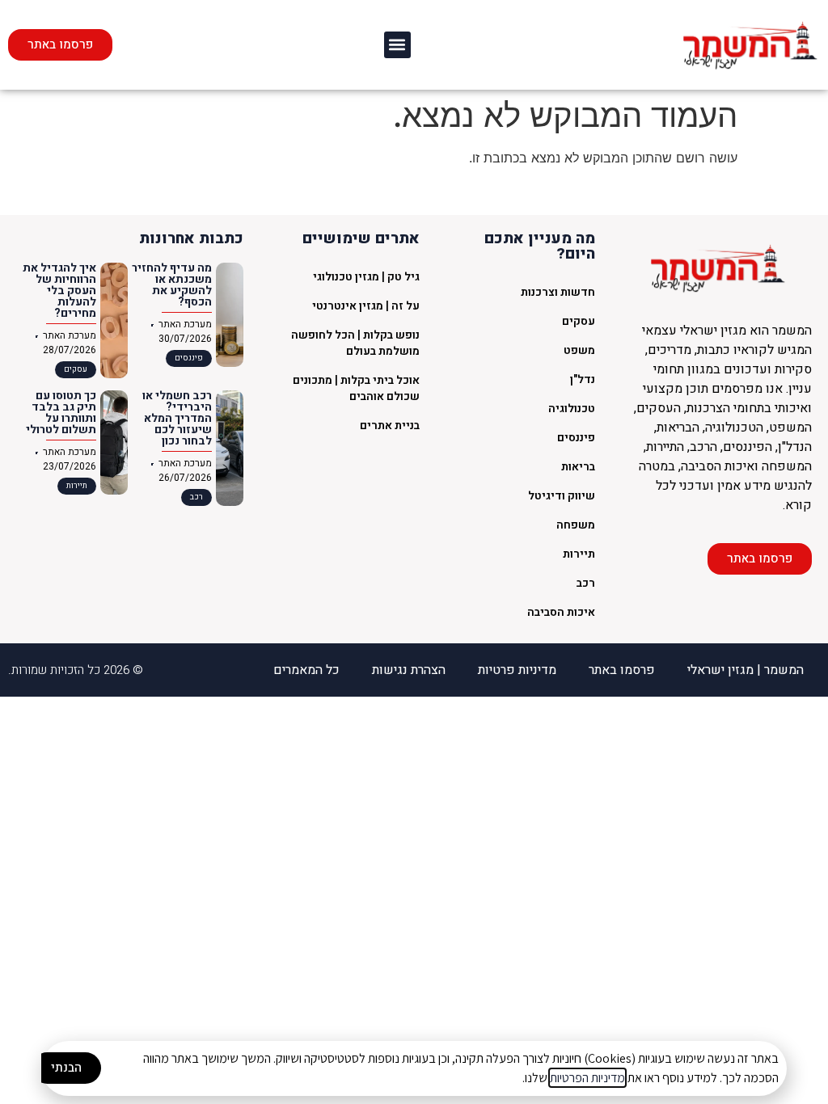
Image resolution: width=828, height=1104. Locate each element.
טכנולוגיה (571, 408)
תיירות (579, 554)
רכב (586, 583)
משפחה (575, 524)
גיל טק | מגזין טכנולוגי (366, 276)
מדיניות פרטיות (517, 670)
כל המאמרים (306, 670)
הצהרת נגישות (409, 670)
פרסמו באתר (622, 670)
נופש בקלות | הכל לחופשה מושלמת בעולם (355, 343)
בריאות (578, 466)
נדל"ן (582, 379)
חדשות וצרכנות (558, 292)
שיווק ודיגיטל (561, 495)
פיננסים (576, 437)
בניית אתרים (390, 425)
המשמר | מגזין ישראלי (745, 670)
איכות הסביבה (561, 612)
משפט (579, 350)
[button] (397, 45)
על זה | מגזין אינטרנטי (366, 305)
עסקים (578, 321)
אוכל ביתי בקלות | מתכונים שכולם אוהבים (356, 388)
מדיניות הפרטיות (587, 1077)
